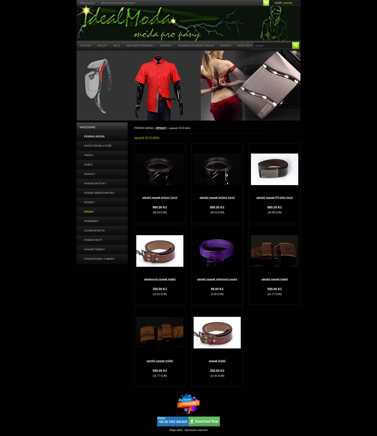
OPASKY (89, 211)
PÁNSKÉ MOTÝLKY (95, 183)
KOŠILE (88, 164)
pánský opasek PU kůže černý (274, 197)
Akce (116, 45)
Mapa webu (175, 430)
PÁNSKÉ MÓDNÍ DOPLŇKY (99, 193)
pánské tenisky (94, 249)
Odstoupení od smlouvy (118, 3)
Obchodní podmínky (140, 45)
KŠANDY (89, 202)
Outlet (102, 45)
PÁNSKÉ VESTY (93, 240)
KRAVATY (89, 174)
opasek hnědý (217, 360)
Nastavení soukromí (196, 430)
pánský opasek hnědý (275, 279)
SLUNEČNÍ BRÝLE (94, 230)
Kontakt (166, 45)
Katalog (85, 45)
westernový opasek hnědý (160, 279)
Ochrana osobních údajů (196, 45)
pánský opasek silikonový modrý (217, 279)
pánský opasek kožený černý (159, 197)
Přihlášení (87, 3)
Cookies (226, 45)
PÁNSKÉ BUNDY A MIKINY (99, 259)
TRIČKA (88, 155)
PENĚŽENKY (91, 221)
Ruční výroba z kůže (98, 145)
